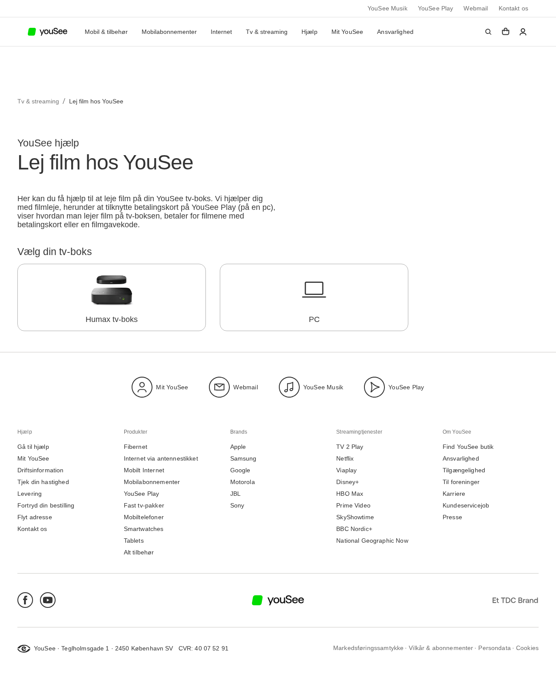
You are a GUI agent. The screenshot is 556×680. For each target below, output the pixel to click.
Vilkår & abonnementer (441, 648)
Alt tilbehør (139, 552)
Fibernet (135, 447)
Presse (452, 517)
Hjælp (309, 31)
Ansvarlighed (395, 31)
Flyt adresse (34, 517)
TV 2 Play (349, 447)
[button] (488, 32)
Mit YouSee (347, 31)
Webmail (475, 8)
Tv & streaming (267, 32)
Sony (237, 505)
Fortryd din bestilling (45, 505)
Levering (29, 494)
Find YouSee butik (468, 447)
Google (240, 470)
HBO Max (349, 494)
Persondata (494, 648)
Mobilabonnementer (169, 32)
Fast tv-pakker (144, 505)
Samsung (243, 458)
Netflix (345, 458)
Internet (221, 32)
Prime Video (353, 505)
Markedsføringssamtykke (368, 648)
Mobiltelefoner (144, 517)
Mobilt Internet (144, 470)
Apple (238, 447)
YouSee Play (435, 8)
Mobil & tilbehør (106, 32)
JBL (235, 494)
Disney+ (347, 482)
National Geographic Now (372, 540)
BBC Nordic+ (354, 529)
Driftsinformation (40, 470)
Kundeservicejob (466, 505)
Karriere (454, 494)
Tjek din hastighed (43, 482)
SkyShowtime (355, 517)
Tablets (134, 540)
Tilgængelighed (464, 470)
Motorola (242, 482)
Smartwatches (144, 529)
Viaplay (346, 470)
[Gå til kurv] (505, 32)
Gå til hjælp (33, 447)
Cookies (527, 648)
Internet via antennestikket (161, 458)
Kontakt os (514, 8)
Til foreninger (461, 482)
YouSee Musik (387, 8)
